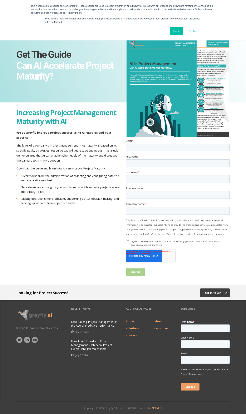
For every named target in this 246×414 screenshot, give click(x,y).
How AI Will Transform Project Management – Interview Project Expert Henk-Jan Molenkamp (91, 345)
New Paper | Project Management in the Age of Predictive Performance (94, 323)
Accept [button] (176, 31)
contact (131, 335)
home (130, 321)
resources (161, 328)
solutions (132, 328)
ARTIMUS (157, 408)
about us (160, 321)
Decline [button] (193, 31)
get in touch (212, 293)
